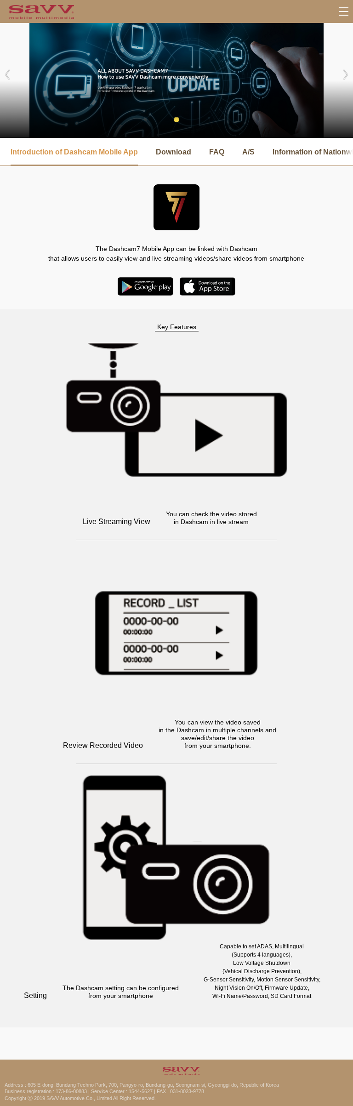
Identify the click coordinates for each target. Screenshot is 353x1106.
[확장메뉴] (344, 11)
